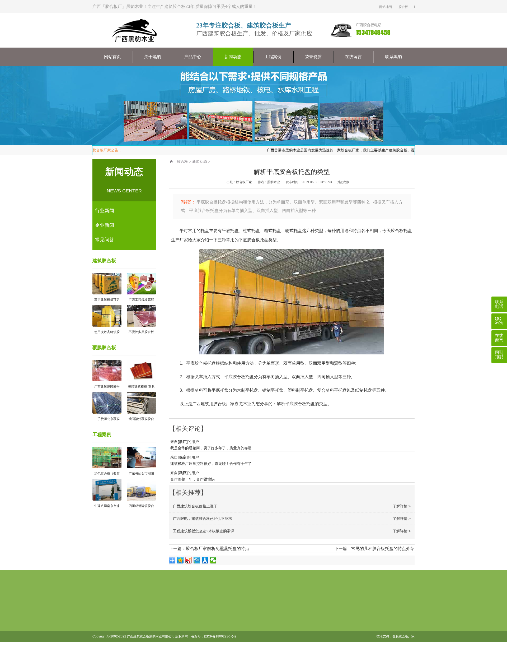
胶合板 (182, 161)
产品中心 (192, 56)
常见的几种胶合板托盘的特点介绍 (383, 548)
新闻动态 (232, 56)
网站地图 (385, 7)
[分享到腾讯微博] (197, 560)
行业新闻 (104, 210)
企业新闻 (104, 225)
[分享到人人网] (205, 560)
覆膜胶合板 (104, 347)
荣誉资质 (313, 56)
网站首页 (112, 56)
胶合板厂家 (244, 182)
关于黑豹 (152, 56)
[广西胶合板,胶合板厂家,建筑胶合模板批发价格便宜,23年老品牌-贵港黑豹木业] (112, 606)
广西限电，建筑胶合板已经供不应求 (202, 518)
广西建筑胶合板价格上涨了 (195, 506)
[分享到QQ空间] (180, 560)
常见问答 (104, 239)
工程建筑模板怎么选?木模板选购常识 (203, 531)
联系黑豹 (393, 56)
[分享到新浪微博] (188, 560)
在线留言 (353, 56)
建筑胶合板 (104, 260)
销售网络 (171, 634)
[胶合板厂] (134, 31)
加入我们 (171, 626)
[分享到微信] (213, 560)
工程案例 (273, 56)
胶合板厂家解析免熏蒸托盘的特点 (217, 548)
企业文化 (171, 617)
